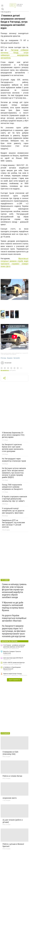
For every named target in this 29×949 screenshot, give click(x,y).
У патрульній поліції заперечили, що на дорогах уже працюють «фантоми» (13, 510)
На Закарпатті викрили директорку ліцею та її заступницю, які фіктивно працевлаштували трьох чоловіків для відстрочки (13, 631)
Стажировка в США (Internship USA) (10, 753)
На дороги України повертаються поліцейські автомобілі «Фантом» (14, 618)
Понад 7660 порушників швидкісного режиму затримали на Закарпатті (12, 487)
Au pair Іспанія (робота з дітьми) (13, 821)
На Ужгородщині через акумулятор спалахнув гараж (14, 460)
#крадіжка (9, 358)
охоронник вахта (10, 798)
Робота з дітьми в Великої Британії (13, 845)
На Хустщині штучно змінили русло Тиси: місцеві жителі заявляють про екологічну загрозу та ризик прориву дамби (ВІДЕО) (14, 472)
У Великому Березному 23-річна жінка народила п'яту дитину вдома (13, 435)
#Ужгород (3, 358)
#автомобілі (16, 358)
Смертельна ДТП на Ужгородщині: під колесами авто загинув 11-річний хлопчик (13, 523)
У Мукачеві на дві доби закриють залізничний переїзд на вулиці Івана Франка (13, 606)
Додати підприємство (14, 679)
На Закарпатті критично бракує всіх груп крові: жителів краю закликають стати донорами (12, 447)
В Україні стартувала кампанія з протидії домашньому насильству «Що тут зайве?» (14, 498)
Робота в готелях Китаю (12, 776)
